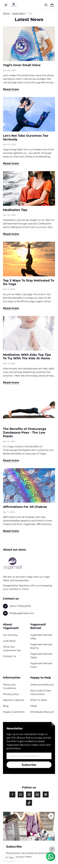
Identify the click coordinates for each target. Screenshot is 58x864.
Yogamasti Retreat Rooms (41, 646)
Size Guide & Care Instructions (40, 692)
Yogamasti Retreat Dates (41, 655)
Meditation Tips (15, 210)
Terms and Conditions (9, 686)
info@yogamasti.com (21, 613)
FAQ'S (33, 706)
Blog (5, 706)
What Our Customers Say (12, 648)
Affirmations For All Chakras (25, 507)
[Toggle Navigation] (6, 5)
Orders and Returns (42, 684)
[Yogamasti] (14, 5)
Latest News (18, 13)
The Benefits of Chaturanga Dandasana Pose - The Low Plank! (24, 432)
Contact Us (9, 656)
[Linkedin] (37, 794)
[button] (46, 5)
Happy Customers (14, 711)
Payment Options (13, 700)
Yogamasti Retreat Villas (41, 637)
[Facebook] (12, 794)
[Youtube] (21, 794)
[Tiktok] (29, 803)
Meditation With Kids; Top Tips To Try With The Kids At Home (27, 356)
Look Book (9, 640)
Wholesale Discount (42, 711)
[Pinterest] (46, 794)
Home (6, 13)
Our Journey (10, 635)
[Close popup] (51, 816)
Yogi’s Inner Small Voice (22, 65)
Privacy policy (11, 694)
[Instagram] (29, 794)
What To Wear (38, 700)
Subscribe (29, 765)
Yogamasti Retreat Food (41, 665)
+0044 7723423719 (20, 606)
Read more (11, 89)
